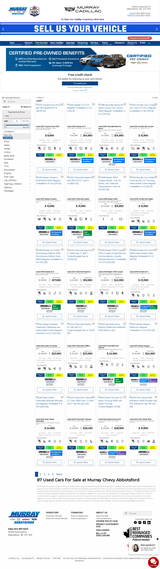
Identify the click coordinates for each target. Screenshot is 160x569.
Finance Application (79, 518)
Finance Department (79, 516)
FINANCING (77, 513)
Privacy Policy (43, 558)
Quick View (51, 169)
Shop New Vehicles (54, 516)
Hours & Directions (103, 518)
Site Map (57, 558)
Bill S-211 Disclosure (103, 534)
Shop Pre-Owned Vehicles (57, 518)
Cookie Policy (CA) (107, 521)
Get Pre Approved (58, 155)
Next (157, 29)
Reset (5, 107)
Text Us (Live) (50, 155)
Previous (3, 29)
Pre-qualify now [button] (80, 83)
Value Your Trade (40, 155)
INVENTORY (52, 513)
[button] (15, 43)
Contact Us (14, 558)
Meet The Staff (102, 516)
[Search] (4, 101)
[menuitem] (17, 135)
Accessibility (28, 558)
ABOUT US (101, 513)
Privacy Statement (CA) (107, 525)
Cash (7, 116)
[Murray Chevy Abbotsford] (18, 11)
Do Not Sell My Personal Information (82, 558)
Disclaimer (102, 530)
